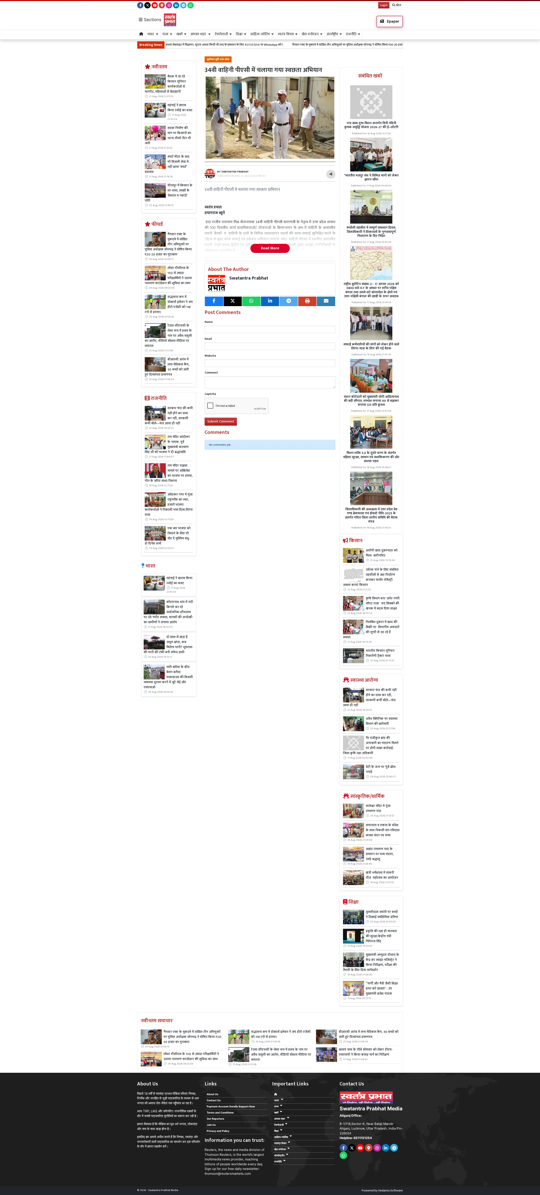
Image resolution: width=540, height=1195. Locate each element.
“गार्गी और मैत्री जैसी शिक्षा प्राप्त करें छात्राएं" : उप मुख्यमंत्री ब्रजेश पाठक (382, 988)
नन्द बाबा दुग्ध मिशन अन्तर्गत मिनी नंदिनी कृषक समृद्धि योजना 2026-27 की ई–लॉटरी (371, 125)
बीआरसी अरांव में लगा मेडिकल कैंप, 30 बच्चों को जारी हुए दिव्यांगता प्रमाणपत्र (167, 367)
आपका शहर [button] (198, 34)
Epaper (392, 21)
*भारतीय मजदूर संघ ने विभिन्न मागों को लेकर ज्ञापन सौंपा (371, 177)
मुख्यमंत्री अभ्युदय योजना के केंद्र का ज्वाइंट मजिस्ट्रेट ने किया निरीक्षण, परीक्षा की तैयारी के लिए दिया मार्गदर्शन (371, 962)
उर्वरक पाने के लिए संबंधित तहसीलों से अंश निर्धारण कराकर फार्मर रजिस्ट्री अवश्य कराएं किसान (370, 577)
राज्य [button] (165, 34)
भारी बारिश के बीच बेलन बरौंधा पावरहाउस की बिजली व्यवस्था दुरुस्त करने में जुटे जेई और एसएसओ (168, 677)
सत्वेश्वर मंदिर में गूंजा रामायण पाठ (378, 809)
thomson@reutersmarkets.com (228, 1174)
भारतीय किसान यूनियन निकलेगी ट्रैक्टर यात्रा (380, 653)
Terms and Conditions (220, 1112)
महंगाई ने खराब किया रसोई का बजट (179, 108)
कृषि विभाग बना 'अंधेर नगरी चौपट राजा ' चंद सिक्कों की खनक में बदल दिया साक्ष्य (383, 603)
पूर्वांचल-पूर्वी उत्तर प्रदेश (218, 59)
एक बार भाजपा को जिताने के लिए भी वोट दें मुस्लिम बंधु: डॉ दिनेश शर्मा (167, 536)
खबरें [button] (179, 34)
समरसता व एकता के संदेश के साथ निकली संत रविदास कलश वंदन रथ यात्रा (383, 830)
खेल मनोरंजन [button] (310, 34)
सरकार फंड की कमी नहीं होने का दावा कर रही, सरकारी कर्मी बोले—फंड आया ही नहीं (169, 416)
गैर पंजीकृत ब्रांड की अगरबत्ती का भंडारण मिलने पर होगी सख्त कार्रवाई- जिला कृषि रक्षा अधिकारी (370, 746)
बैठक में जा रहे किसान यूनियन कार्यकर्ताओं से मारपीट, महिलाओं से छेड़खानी (165, 84)
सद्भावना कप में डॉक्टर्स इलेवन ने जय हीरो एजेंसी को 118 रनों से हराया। (169, 305)
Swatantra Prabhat (248, 278)
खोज (398, 5)
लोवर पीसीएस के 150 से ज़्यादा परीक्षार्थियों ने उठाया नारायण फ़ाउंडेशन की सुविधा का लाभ (168, 276)
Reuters (210, 1150)
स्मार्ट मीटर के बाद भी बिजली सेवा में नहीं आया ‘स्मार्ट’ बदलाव (167, 164)
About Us (212, 1094)
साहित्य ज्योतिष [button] (260, 34)
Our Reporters (215, 1118)
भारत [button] (151, 34)
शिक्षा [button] (239, 34)
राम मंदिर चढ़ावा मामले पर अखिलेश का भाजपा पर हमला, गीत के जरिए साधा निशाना (169, 473)
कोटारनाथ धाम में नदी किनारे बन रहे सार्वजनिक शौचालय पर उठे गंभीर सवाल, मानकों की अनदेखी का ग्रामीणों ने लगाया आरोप (168, 612)
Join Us (211, 1124)
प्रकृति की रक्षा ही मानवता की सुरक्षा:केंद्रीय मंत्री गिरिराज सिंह (381, 936)
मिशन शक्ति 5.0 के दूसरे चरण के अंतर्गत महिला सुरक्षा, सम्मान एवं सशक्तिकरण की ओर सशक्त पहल (371, 457)
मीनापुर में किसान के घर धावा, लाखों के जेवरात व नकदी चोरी (168, 193)
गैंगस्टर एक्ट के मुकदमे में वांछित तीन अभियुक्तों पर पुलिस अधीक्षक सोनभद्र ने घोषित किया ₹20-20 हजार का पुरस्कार (286, 44)
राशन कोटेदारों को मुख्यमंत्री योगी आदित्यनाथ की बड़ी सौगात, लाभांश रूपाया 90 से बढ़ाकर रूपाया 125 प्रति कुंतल (371, 401)
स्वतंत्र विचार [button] (286, 34)
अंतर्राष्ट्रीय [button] (332, 34)
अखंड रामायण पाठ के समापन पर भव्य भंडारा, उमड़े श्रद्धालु (380, 854)
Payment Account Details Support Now (231, 1106)
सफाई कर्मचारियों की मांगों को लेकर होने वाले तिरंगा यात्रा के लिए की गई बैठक (371, 346)
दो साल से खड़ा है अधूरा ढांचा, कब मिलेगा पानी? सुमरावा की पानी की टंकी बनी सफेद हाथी (168, 645)
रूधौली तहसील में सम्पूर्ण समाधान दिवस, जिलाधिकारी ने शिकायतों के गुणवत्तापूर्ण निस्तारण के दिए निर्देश (371, 232)
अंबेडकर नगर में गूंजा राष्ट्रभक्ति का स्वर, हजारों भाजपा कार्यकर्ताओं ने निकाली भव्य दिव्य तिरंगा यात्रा (169, 504)
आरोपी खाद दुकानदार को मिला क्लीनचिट (381, 553)
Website (210, 355)
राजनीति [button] (351, 34)
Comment (211, 372)
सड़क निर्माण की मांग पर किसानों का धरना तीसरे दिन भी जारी (168, 136)
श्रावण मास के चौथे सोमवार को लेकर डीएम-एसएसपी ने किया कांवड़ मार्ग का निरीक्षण (366, 1052)
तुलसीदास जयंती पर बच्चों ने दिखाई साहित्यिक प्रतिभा (382, 915)
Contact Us (214, 1100)
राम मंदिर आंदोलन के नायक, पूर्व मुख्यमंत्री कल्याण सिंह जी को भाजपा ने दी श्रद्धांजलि (167, 445)
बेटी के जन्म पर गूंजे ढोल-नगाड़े (381, 770)
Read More (270, 248)
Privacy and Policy (218, 1131)
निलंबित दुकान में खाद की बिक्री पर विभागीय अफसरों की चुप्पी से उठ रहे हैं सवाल (371, 630)
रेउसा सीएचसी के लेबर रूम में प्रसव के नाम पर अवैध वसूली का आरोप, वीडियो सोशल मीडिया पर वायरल (168, 336)
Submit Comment (220, 421)
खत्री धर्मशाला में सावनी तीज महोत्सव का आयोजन (382, 875)
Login (383, 5)
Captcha (210, 394)
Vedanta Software (390, 1190)
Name (209, 322)
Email (208, 339)
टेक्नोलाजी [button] (221, 34)
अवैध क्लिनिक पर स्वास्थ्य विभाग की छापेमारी (381, 721)
